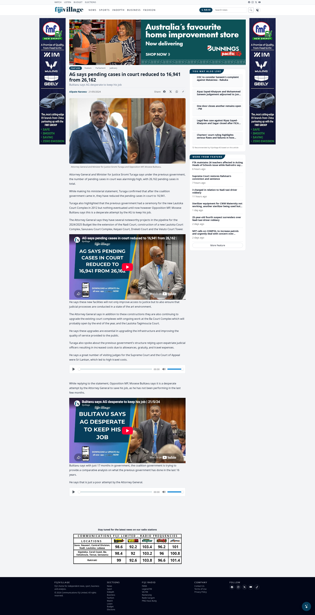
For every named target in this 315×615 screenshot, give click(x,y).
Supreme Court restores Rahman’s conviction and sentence (211, 177)
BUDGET (78, 2)
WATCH (58, 2)
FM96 (144, 586)
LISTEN (67, 2)
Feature (88, 68)
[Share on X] (170, 91)
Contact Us (199, 586)
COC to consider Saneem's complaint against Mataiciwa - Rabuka (218, 79)
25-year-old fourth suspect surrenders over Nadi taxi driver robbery (216, 219)
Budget (110, 606)
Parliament (100, 68)
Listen (109, 603)
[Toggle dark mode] (258, 10)
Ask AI (207, 9)
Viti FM (145, 592)
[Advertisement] (129, 515)
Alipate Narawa (78, 91)
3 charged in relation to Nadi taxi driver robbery (214, 191)
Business (134, 9)
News (92, 9)
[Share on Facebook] (164, 91)
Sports (104, 9)
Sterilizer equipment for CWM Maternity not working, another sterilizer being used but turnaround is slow (217, 206)
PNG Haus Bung (149, 600)
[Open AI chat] (306, 606)
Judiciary (113, 68)
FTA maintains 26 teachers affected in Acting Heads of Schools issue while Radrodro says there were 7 (217, 165)
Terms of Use (200, 589)
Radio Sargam (148, 597)
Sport (109, 589)
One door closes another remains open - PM (219, 107)
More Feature (217, 245)
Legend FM (147, 589)
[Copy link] (183, 91)
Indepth (118, 9)
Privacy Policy (200, 592)
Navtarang (147, 594)
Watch (110, 600)
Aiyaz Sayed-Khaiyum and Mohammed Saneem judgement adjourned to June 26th (219, 94)
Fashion (149, 9)
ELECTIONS (90, 2)
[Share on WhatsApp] (176, 91)
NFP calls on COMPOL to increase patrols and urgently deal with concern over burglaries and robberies (215, 233)
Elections (111, 609)
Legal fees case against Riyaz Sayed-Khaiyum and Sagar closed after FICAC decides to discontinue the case (218, 123)
